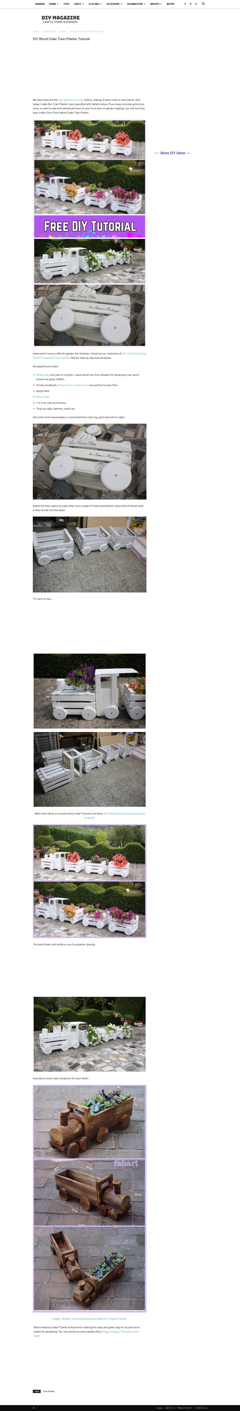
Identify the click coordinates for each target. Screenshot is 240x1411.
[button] (203, 4)
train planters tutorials (71, 99)
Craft (77, 3)
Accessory (113, 3)
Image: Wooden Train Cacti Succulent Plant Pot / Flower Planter (90, 1318)
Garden (40, 3)
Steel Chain (43, 396)
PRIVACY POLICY (184, 1408)
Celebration (135, 3)
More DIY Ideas (172, 153)
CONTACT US (201, 1408)
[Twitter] (196, 4)
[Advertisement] (147, 19)
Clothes (94, 3)
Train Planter (49, 1391)
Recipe (170, 3)
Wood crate (42, 374)
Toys (66, 3)
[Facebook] (185, 4)
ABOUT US (170, 1408)
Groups (154, 3)
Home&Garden (49, 31)
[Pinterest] (190, 4)
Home (52, 3)
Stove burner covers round (73, 385)
